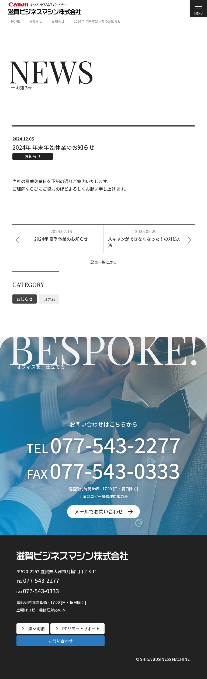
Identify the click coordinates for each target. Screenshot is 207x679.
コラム (49, 299)
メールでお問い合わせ (98, 511)
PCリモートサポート (81, 628)
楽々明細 (36, 628)
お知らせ (24, 87)
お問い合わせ (61, 640)
